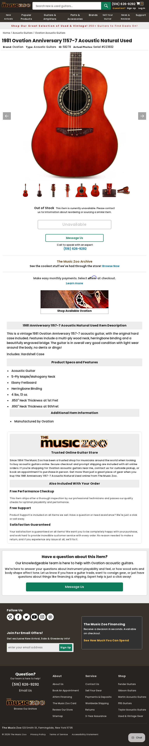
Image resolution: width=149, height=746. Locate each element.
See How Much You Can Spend (106, 640)
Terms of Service (58, 734)
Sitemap (58, 716)
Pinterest (50, 616)
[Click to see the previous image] (7, 116)
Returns (90, 709)
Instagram (42, 616)
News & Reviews (125, 16)
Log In (141, 8)
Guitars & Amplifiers (49, 17)
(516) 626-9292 (123, 3)
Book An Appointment (66, 690)
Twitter (26, 616)
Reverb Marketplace (10, 616)
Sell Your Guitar (108, 16)
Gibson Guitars (127, 690)
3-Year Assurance (96, 716)
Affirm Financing (62, 697)
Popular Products (26, 17)
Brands (93, 15)
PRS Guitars (125, 703)
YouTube (34, 616)
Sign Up (131, 8)
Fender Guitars (127, 684)
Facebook (18, 616)
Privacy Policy (38, 734)
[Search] (106, 6)
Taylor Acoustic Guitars (132, 709)
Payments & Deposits (98, 697)
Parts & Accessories (75, 17)
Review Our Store (63, 709)
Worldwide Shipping (97, 703)
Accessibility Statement (85, 734)
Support (141, 15)
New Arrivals (8, 16)
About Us (58, 684)
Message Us (74, 238)
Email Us (25, 690)
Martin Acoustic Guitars (132, 697)
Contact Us (92, 684)
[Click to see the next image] (142, 116)
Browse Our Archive (25, 708)
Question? (119, 8)
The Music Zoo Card (64, 703)
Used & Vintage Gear (130, 716)
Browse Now (111, 266)
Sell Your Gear (93, 690)
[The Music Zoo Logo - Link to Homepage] (16, 4)
